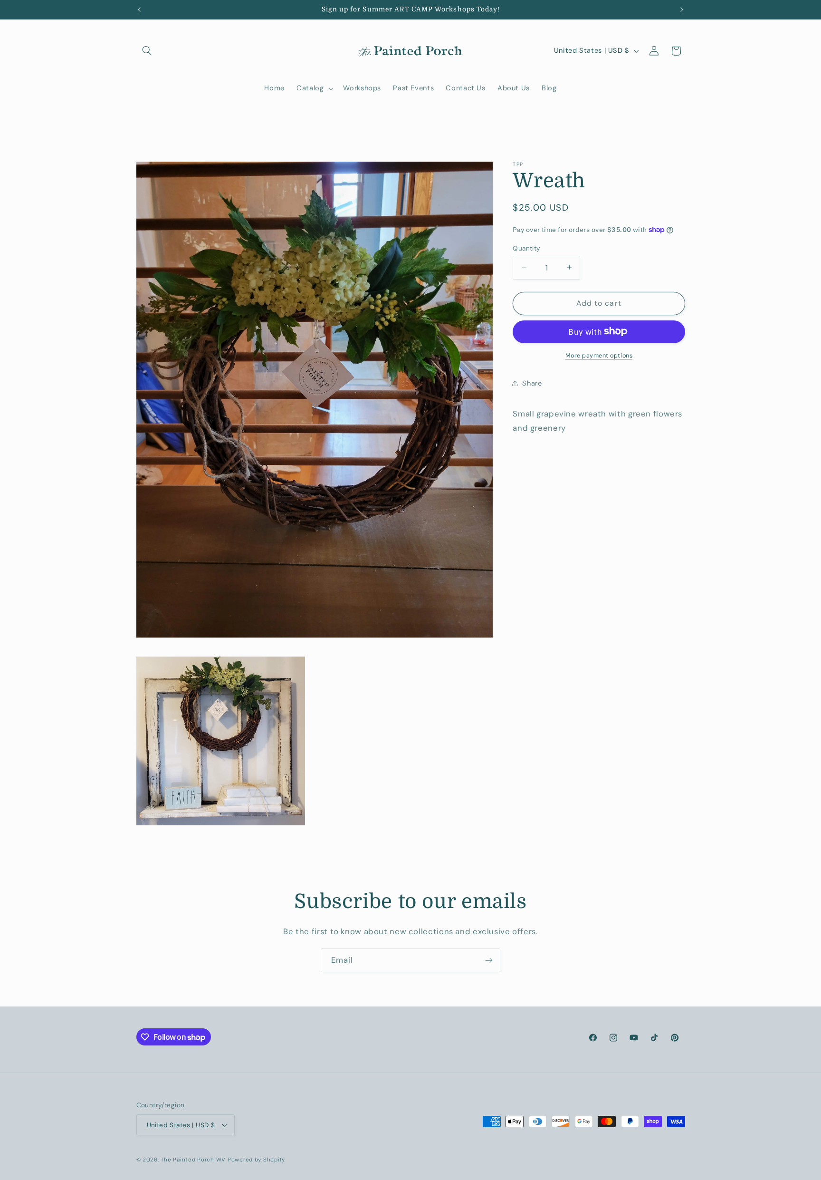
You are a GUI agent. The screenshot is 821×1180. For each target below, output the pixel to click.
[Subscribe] (489, 960)
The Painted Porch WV (193, 1159)
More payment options (599, 355)
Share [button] (532, 382)
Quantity (526, 247)
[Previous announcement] (139, 9)
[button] (147, 51)
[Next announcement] (681, 9)
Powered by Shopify (256, 1159)
